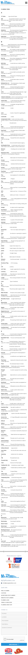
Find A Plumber (5, 590)
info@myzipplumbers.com (9, 583)
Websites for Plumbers (7, 597)
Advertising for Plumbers (8, 595)
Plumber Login (5, 600)
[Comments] (14, 635)
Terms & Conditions (6, 602)
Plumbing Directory (6, 604)
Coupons (3, 593)
